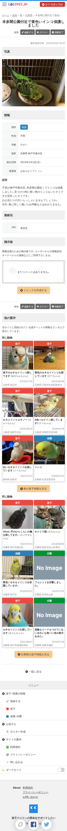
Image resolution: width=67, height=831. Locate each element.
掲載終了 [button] (59, 32)
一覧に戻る (35, 671)
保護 (14, 15)
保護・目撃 (16, 716)
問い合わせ (16, 762)
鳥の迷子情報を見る (35, 488)
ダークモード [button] (13, 770)
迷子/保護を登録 (54, 4)
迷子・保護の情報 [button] (15, 693)
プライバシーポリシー (23, 754)
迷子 (12, 709)
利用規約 (15, 747)
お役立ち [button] (11, 724)
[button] (4, 4)
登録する (15, 701)
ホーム (5, 15)
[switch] (61, 770)
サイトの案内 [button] (13, 739)
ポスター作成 (18, 731)
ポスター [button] (44, 32)
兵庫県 (28, 15)
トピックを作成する (35, 290)
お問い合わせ (30, 797)
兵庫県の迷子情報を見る (35, 654)
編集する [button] (28, 32)
